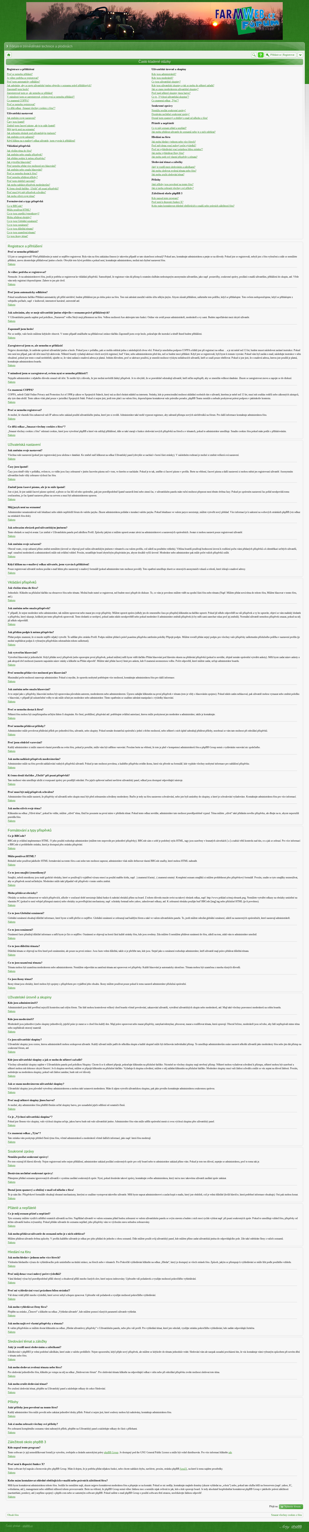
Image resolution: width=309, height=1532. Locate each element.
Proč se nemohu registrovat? (21, 104)
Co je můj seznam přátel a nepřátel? (169, 128)
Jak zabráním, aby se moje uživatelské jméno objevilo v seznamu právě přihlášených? (49, 85)
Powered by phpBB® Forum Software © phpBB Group (297, 1527)
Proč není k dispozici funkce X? (167, 202)
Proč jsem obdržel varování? (21, 181)
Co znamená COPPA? (18, 100)
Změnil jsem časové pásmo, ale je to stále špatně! (31, 125)
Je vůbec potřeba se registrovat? (22, 77)
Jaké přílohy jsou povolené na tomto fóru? (172, 184)
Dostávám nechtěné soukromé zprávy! (171, 114)
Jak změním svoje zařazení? (20, 136)
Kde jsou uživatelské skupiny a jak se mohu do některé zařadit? (183, 85)
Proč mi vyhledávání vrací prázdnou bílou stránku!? (177, 149)
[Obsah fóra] (9, 55)
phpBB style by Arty (284, 1527)
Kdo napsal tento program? (165, 198)
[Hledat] (254, 55)
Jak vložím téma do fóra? (19, 150)
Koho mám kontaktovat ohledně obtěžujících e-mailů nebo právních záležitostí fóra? (193, 205)
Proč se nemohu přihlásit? (20, 74)
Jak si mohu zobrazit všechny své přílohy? (173, 188)
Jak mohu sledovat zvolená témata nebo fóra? (174, 170)
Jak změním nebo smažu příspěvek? (24, 154)
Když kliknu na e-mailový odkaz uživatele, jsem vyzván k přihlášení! (41, 140)
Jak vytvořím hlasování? (19, 162)
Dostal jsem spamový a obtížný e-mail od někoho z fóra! (180, 118)
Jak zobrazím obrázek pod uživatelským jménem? (31, 133)
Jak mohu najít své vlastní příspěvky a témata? (174, 156)
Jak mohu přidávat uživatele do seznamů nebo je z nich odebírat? (183, 131)
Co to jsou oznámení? (17, 224)
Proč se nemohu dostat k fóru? (22, 173)
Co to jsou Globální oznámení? (22, 221)
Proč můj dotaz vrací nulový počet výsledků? (174, 145)
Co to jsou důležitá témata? (20, 228)
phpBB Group (111, 1452)
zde (230, 1452)
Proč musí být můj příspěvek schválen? (26, 192)
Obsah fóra (12, 1515)
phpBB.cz (28, 1525)
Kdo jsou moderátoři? (162, 77)
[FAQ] (261, 55)
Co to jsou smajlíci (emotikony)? (23, 213)
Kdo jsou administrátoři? (164, 74)
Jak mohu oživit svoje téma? (21, 196)
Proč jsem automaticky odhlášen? (23, 81)
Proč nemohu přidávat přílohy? (22, 177)
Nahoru (11, 264)
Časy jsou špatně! (16, 121)
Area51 (183, 1468)
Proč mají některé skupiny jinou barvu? (171, 93)
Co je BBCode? (14, 206)
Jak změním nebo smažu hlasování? (24, 169)
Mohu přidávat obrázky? (19, 217)
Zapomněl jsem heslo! (18, 89)
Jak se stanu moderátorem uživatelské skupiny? (175, 89)
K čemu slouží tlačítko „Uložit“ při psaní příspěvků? (33, 188)
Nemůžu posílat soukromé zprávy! (169, 110)
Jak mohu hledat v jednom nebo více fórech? (174, 141)
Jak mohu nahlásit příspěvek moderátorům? (28, 184)
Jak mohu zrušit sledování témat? (168, 174)
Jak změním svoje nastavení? (21, 118)
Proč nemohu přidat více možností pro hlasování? (31, 165)
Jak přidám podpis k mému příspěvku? (26, 158)
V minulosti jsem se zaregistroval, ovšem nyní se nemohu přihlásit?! (41, 96)
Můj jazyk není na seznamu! (21, 129)
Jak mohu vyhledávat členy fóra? (168, 153)
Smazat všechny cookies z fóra (286, 1515)
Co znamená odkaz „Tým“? (165, 100)
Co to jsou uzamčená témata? (21, 232)
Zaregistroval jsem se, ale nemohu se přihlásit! (30, 93)
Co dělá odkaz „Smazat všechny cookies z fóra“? (31, 108)
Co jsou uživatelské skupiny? (166, 81)
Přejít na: (273, 1506)
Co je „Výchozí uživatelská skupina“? (170, 96)
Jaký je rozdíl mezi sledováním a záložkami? (173, 166)
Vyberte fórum (292, 1506)
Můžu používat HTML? (19, 209)
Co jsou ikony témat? (17, 236)
